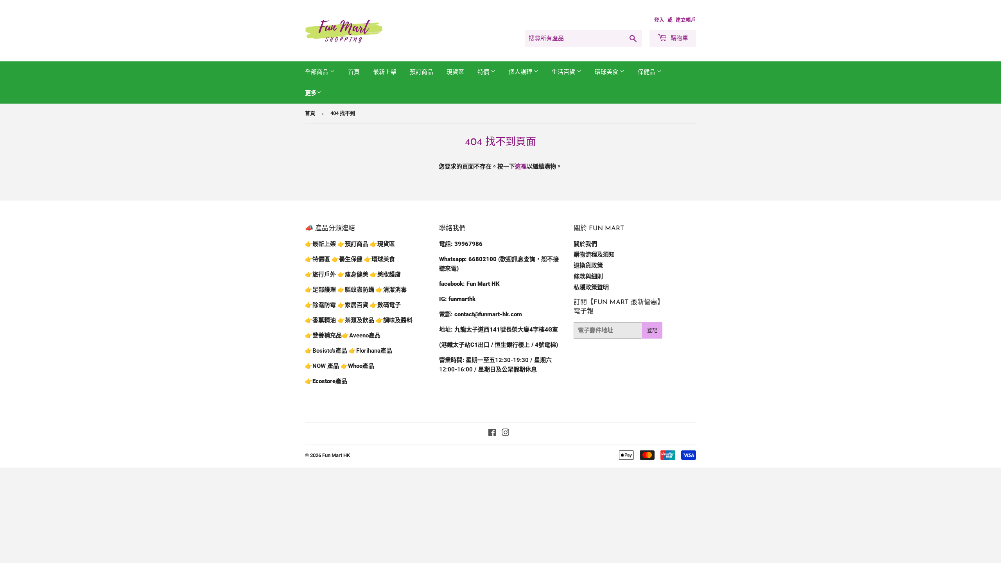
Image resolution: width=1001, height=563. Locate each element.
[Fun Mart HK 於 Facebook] (492, 433)
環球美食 (607, 71)
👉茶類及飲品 (355, 320)
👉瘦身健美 (352, 274)
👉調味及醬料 (394, 320)
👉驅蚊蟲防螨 (355, 289)
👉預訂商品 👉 (357, 243)
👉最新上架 (320, 243)
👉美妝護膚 (385, 274)
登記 (652, 330)
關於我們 (585, 243)
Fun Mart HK (336, 455)
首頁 (354, 71)
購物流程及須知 (594, 254)
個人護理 (521, 71)
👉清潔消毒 (391, 289)
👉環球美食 (379, 259)
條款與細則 (588, 276)
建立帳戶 (686, 20)
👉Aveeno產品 (361, 335)
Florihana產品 (374, 350)
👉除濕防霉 (320, 304)
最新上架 (384, 71)
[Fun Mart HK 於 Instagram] (505, 433)
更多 (311, 93)
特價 (484, 71)
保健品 (647, 71)
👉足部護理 (320, 289)
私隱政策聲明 (591, 287)
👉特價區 (318, 259)
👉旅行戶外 (320, 274)
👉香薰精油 (320, 320)
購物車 (678, 37)
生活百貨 (564, 71)
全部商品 (317, 71)
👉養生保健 (347, 259)
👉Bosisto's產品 (327, 350)
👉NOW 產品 (322, 365)
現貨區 (455, 71)
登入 (659, 20)
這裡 (521, 166)
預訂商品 (421, 71)
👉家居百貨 (352, 304)
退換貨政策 (588, 265)
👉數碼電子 (385, 304)
